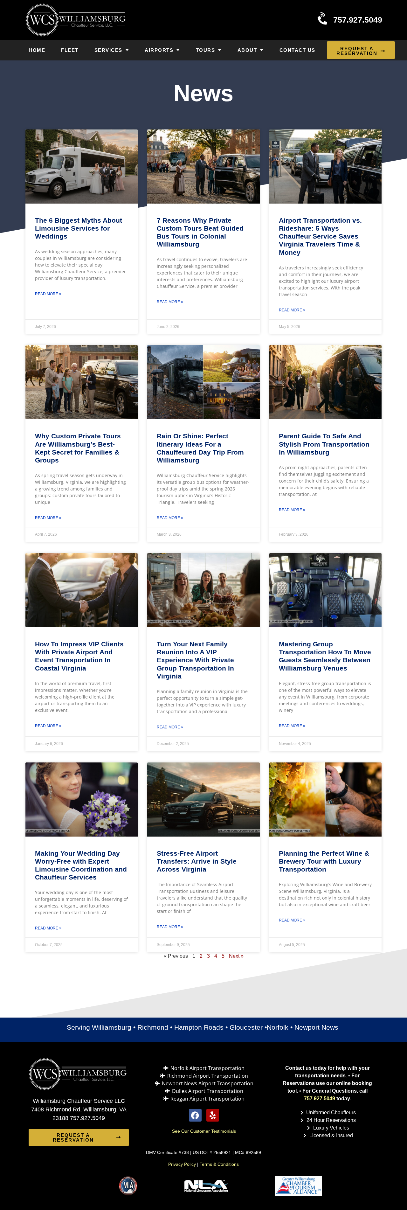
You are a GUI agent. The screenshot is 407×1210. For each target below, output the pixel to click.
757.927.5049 (319, 1098)
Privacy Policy (182, 1164)
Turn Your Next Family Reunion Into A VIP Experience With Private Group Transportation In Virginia (195, 660)
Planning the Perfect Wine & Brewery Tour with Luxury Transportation (324, 861)
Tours (205, 50)
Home (37, 50)
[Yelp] (212, 1115)
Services (108, 50)
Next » (236, 956)
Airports (159, 50)
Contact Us (297, 50)
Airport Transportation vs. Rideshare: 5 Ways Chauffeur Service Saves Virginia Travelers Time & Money (320, 236)
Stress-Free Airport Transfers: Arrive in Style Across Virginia (197, 861)
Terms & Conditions (219, 1164)
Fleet (70, 50)
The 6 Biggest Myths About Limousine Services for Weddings (78, 228)
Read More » (48, 294)
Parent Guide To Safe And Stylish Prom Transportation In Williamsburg (324, 443)
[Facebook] (195, 1115)
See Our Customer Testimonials (204, 1131)
